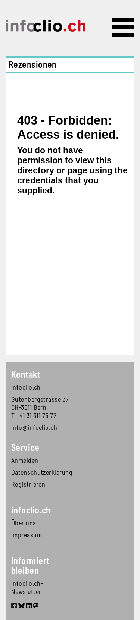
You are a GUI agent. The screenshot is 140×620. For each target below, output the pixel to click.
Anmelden (24, 460)
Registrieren (28, 484)
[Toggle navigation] (123, 27)
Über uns (23, 523)
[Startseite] (45, 26)
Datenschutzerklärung (40, 472)
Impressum (26, 535)
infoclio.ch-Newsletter (27, 587)
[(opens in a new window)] (14, 607)
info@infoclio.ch (34, 427)
